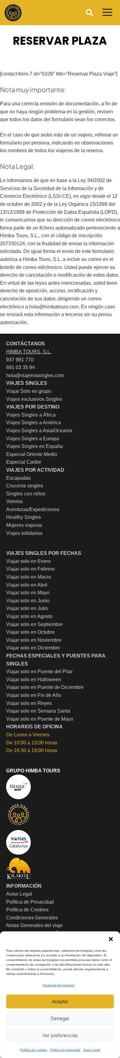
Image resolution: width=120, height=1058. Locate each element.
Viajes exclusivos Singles (34, 399)
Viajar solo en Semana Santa (38, 711)
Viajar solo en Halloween (33, 679)
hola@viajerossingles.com (35, 375)
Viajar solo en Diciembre (33, 647)
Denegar (60, 1018)
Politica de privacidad (65, 1050)
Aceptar (60, 1001)
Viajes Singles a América (33, 422)
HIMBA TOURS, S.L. (28, 351)
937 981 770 (20, 359)
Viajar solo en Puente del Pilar (39, 671)
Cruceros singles (24, 485)
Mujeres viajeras (24, 525)
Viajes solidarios (24, 533)
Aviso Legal (91, 1050)
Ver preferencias (60, 1035)
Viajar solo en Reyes (29, 703)
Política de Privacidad (30, 902)
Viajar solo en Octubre (30, 632)
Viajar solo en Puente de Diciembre (45, 687)
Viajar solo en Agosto (29, 616)
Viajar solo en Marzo (28, 577)
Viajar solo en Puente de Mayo (39, 719)
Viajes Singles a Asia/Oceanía (39, 430)
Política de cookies (33, 1050)
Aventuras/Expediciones (32, 509)
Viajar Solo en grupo (28, 391)
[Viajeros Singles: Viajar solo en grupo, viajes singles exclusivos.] (13, 12)
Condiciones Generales (32, 917)
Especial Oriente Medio (31, 454)
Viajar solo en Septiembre (34, 624)
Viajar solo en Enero (28, 561)
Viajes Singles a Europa (32, 438)
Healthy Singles (23, 517)
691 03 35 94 (20, 367)
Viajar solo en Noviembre (34, 640)
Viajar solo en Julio (27, 608)
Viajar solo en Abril (26, 585)
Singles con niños (25, 493)
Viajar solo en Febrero (30, 569)
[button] (111, 939)
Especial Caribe (23, 462)
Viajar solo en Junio (28, 600)
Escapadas (18, 478)
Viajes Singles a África (31, 414)
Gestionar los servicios (58, 985)
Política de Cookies (27, 909)
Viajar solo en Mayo (28, 592)
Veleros (14, 501)
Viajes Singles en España (34, 446)
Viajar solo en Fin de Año (33, 695)
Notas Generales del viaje (34, 925)
